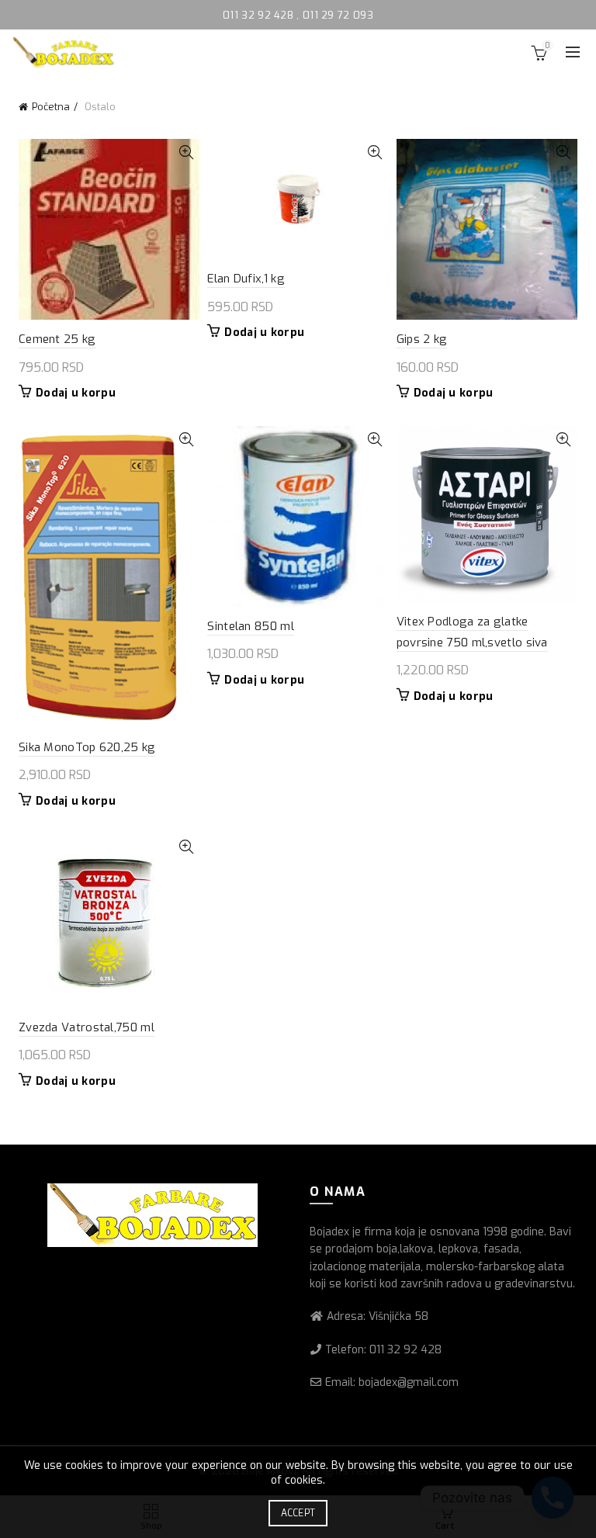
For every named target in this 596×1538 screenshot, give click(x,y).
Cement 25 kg (57, 339)
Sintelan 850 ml (250, 626)
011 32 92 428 (259, 15)
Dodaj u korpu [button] (76, 393)
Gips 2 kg (422, 339)
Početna (51, 106)
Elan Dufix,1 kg (246, 278)
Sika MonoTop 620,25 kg (87, 747)
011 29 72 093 (338, 15)
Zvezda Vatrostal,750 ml (86, 1027)
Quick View (185, 152)
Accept (298, 1513)
